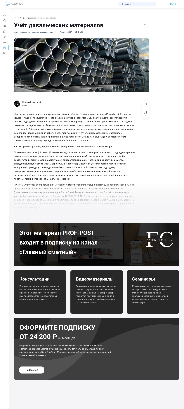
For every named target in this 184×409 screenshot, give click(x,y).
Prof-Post (17, 18)
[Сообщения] (4, 31)
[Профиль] (4, 20)
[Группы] (4, 37)
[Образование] (4, 42)
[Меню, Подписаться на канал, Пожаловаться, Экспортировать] (145, 24)
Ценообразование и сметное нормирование (39, 18)
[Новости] (4, 15)
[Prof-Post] (4, 47)
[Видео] (4, 53)
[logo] (14, 4)
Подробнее (31, 370)
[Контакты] (4, 26)
